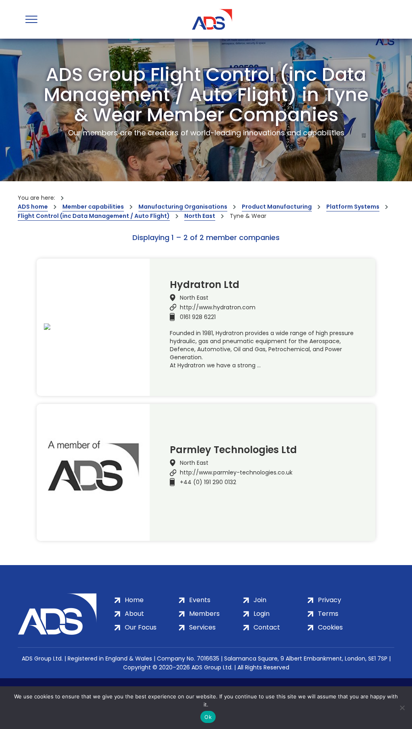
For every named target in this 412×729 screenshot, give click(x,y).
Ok (208, 717)
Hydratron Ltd (204, 284)
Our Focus (141, 627)
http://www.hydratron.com (217, 307)
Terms (328, 613)
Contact (266, 627)
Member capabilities (93, 207)
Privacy (329, 600)
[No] (402, 708)
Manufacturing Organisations (182, 207)
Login (261, 613)
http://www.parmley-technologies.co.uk (236, 472)
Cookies (330, 627)
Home (134, 600)
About (134, 613)
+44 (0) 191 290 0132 (208, 482)
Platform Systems (352, 207)
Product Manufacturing (277, 207)
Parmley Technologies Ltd (233, 450)
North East (199, 216)
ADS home (33, 207)
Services (202, 627)
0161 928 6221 (198, 317)
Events (199, 600)
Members (204, 613)
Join (259, 600)
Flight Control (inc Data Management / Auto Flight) (94, 216)
